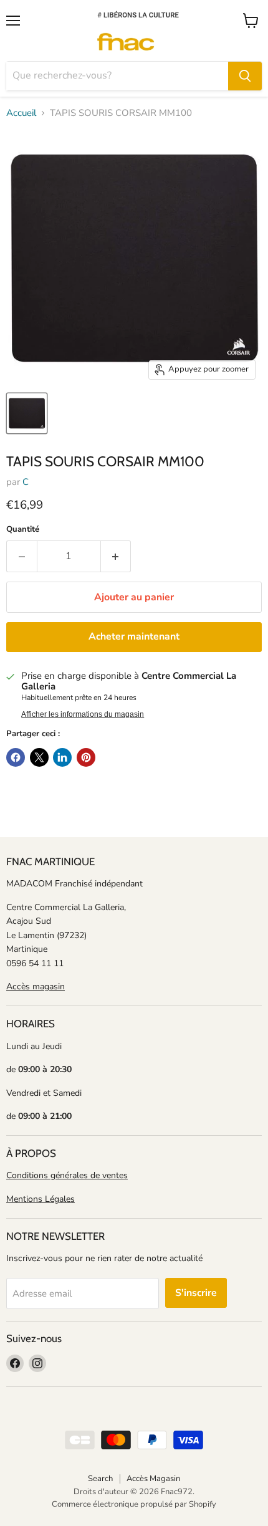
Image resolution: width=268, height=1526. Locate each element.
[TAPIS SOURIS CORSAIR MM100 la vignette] (27, 413)
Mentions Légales (40, 1199)
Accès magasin (35, 986)
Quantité (22, 529)
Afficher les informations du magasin (82, 714)
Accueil (21, 113)
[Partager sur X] (39, 757)
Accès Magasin (153, 1478)
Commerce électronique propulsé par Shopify (134, 1504)
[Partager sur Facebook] (15, 757)
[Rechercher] (245, 76)
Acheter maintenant (134, 636)
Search (100, 1478)
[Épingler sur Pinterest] (86, 757)
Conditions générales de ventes (67, 1175)
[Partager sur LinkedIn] (62, 757)
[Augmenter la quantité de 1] (116, 556)
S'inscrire (196, 1293)
